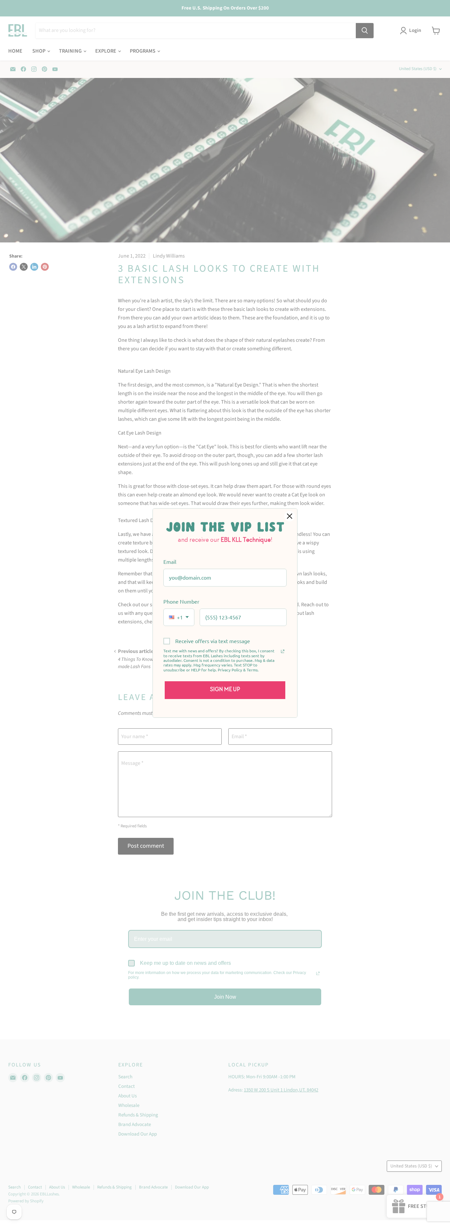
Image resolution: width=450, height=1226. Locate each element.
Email (169, 561)
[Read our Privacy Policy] (283, 651)
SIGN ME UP (225, 690)
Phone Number (181, 601)
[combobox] (178, 617)
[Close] (289, 516)
